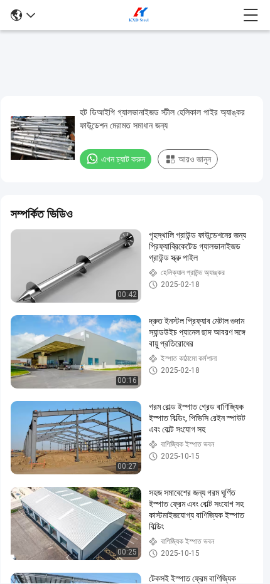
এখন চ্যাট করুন (123, 159)
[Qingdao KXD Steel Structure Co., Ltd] (139, 15)
